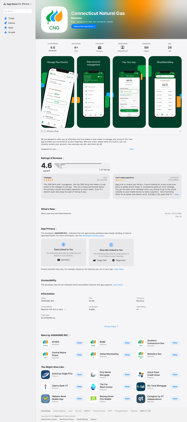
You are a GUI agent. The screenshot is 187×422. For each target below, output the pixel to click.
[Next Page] (184, 92)
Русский (78, 411)
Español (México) (59, 411)
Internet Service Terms (49, 419)
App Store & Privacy (67, 419)
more (131, 149)
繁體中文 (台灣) (145, 411)
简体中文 (87, 411)
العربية (70, 411)
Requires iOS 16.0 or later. (52, 309)
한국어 (110, 411)
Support (93, 419)
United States (46, 411)
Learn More (119, 269)
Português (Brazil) (121, 411)
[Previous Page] (38, 92)
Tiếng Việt (133, 411)
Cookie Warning (82, 419)
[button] (18, 18)
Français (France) (99, 411)
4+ (137, 309)
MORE (176, 194)
